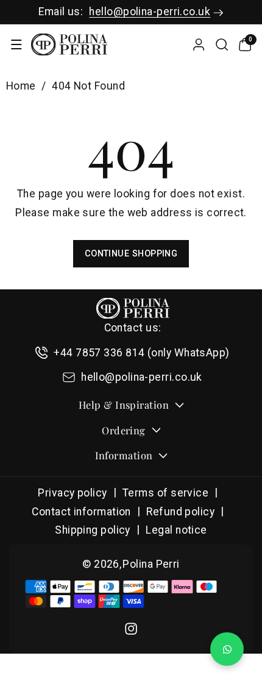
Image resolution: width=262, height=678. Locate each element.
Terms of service (165, 493)
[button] (16, 45)
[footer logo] (132, 308)
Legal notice (176, 530)
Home (21, 86)
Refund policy (180, 512)
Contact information (81, 512)
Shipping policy (92, 530)
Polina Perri (150, 564)
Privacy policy (72, 493)
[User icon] (198, 44)
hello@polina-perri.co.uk (149, 11)
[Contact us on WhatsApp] (227, 649)
